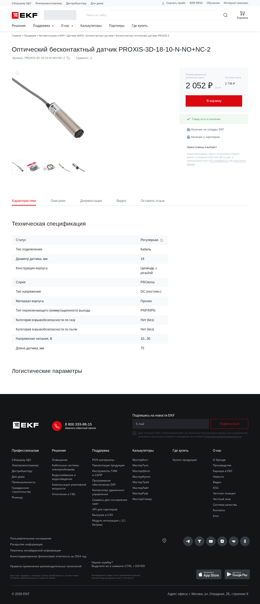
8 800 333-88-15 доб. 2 (220, 157)
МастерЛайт (140, 487)
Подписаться (229, 423)
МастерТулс (140, 465)
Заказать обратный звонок (80, 428)
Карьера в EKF (223, 471)
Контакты (219, 510)
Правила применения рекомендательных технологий (45, 566)
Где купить (140, 25)
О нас (65, 25)
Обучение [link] (213, 2)
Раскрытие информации (26, 544)
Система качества (225, 504)
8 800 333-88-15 (78, 424)
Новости (218, 476)
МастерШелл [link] (141, 471)
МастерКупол (141, 476)
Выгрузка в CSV (102, 514)
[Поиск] (225, 15)
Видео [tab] (121, 200)
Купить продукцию (185, 459)
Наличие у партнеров (205, 137)
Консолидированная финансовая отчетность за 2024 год (48, 556)
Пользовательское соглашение (30, 538)
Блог (216, 515)
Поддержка (42, 25)
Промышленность (24, 482)
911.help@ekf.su (219, 160)
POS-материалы (103, 459)
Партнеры (117, 25)
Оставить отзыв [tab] (153, 200)
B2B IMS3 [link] (196, 2)
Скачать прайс (176, 2)
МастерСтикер (142, 499)
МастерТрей (140, 482)
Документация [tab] (91, 200)
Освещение (60, 459)
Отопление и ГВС (64, 494)
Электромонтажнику (48, 3)
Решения (19, 25)
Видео (217, 482)
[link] (188, 541)
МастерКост (140, 459)
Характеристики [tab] (24, 200)
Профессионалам (25, 450)
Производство (222, 465)
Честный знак (222, 499)
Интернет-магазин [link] (236, 2)
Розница (17, 497)
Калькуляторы (91, 25)
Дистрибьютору (76, 3)
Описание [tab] (58, 200)
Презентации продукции (108, 465)
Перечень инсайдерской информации (35, 550)
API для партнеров (104, 509)
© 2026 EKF (21, 594)
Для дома (97, 3)
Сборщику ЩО (21, 3)
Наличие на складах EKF (207, 129)
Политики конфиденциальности (223, 436)
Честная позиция (224, 493)
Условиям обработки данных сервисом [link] (29, 578)
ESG (216, 487)
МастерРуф (140, 493)
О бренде (219, 459)
